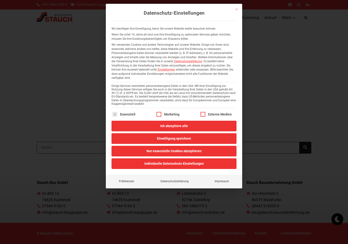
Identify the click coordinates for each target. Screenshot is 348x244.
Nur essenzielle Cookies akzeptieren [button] (174, 151)
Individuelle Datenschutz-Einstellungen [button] (174, 163)
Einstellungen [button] (166, 69)
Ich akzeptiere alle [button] (174, 126)
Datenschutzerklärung (188, 61)
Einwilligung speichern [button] (174, 138)
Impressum (222, 181)
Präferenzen (126, 181)
